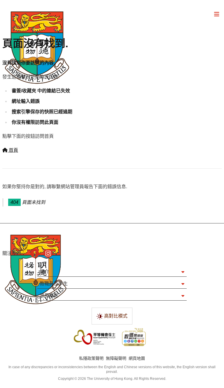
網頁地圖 (137, 358)
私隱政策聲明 (91, 358)
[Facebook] (34, 253)
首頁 (13, 150)
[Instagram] (48, 253)
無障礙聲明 (116, 358)
